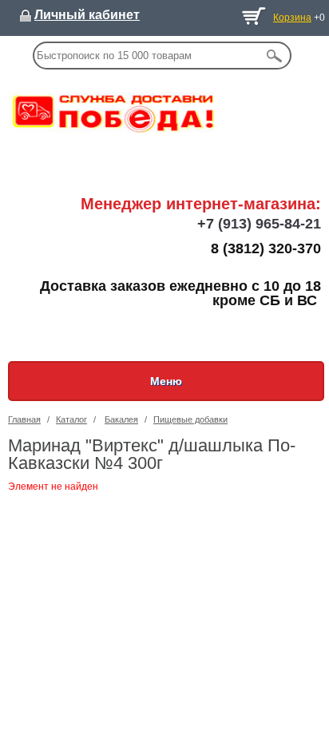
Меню (166, 381)
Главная (24, 419)
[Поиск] (274, 55)
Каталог (71, 419)
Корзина (292, 17)
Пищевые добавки (190, 419)
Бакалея (121, 419)
